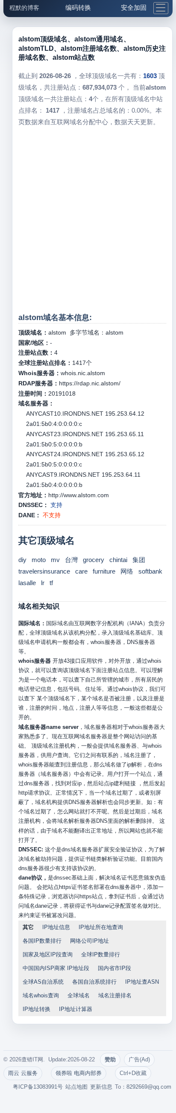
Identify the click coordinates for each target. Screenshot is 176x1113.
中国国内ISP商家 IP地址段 (56, 968)
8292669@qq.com (148, 1087)
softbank (150, 571)
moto (39, 559)
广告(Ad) (139, 1059)
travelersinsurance (44, 571)
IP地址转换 (36, 1009)
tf (51, 582)
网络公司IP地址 (89, 941)
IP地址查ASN (142, 982)
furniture (104, 571)
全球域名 (78, 995)
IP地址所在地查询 (101, 927)
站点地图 (76, 1087)
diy (22, 559)
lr (42, 582)
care (81, 571)
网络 (126, 571)
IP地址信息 (56, 927)
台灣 (71, 559)
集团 (138, 559)
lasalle (27, 582)
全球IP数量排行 (100, 954)
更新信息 (101, 1087)
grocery (93, 559)
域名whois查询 (41, 995)
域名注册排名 (115, 995)
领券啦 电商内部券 (79, 1073)
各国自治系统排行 (94, 982)
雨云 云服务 (23, 1073)
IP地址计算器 (75, 1009)
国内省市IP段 (114, 968)
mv (55, 559)
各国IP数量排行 (42, 941)
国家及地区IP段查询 (48, 954)
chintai (118, 559)
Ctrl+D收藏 (133, 1073)
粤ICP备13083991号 (38, 1087)
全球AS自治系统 (43, 982)
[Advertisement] (88, 220)
